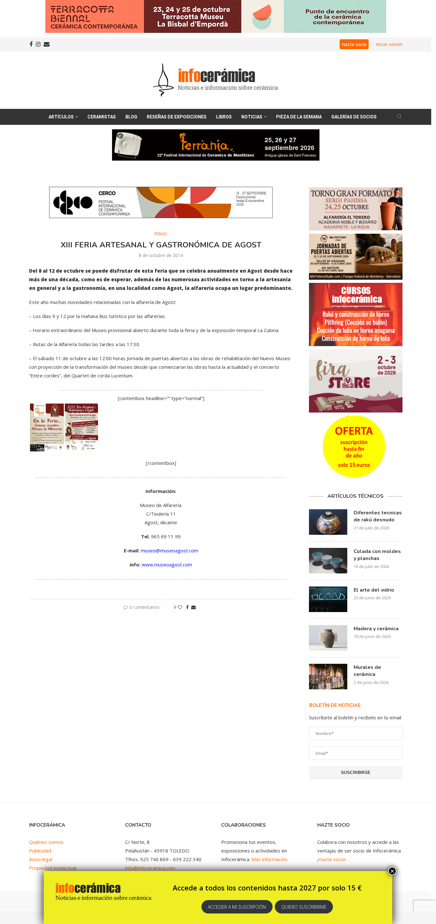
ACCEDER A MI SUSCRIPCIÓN (237, 907)
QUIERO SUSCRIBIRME (304, 907)
